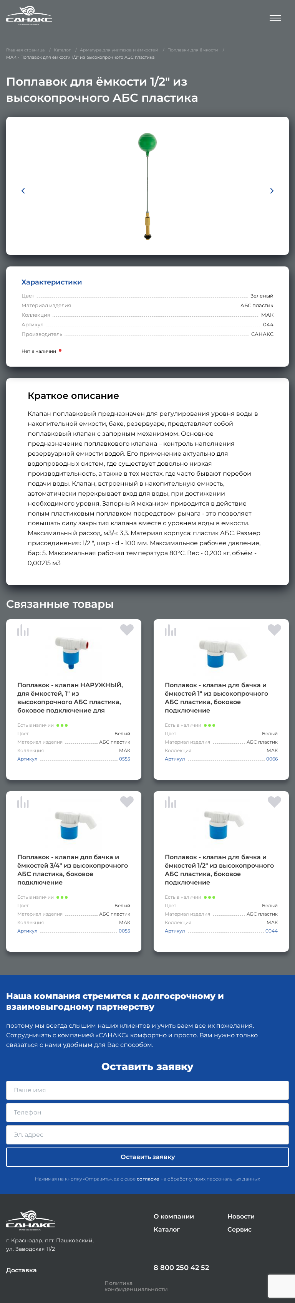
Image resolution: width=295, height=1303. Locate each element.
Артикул (27, 759)
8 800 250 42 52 (181, 1267)
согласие (148, 1179)
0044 (271, 931)
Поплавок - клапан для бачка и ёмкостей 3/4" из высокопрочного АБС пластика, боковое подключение (72, 869)
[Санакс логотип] (29, 15)
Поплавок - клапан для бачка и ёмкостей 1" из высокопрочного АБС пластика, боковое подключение (216, 697)
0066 (272, 759)
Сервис (239, 1229)
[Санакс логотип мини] (30, 1221)
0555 (124, 759)
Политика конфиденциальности (136, 1286)
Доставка (21, 1270)
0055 (124, 931)
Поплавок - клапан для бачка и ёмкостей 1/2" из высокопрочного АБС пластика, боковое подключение (219, 869)
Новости (241, 1216)
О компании (174, 1216)
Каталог (167, 1229)
